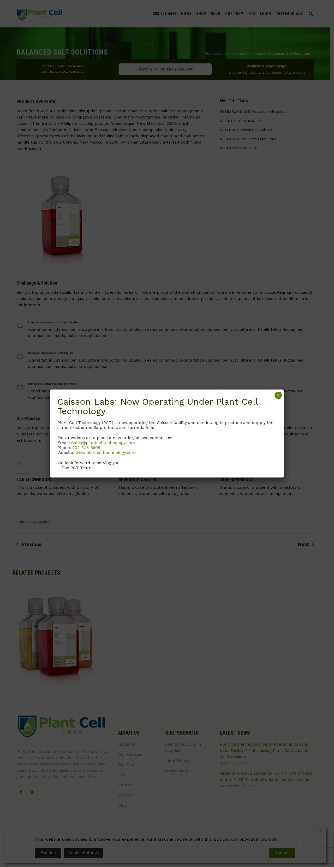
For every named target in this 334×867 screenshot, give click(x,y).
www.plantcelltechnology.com (105, 452)
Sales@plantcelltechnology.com (103, 442)
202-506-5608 (86, 447)
